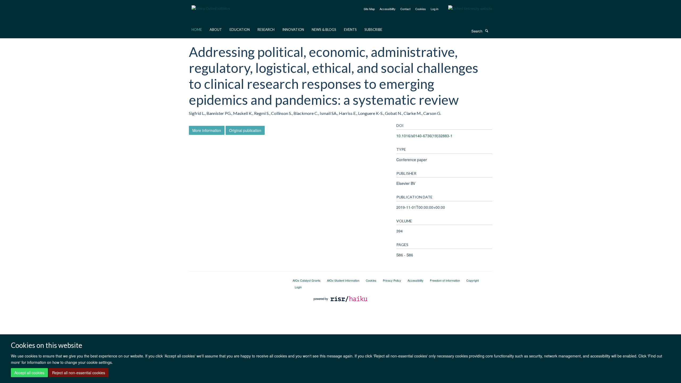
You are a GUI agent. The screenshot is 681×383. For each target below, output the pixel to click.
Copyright (472, 280)
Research (266, 29)
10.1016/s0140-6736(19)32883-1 (424, 135)
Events (350, 29)
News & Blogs (324, 29)
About (216, 29)
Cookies (420, 9)
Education (240, 29)
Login (298, 287)
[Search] (486, 31)
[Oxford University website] (466, 8)
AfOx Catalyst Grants (307, 280)
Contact (405, 9)
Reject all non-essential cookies (78, 372)
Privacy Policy (392, 280)
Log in (434, 9)
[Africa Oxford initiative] (211, 5)
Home (197, 29)
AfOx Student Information (343, 280)
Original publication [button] (245, 130)
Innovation (293, 29)
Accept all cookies (29, 372)
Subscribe (373, 29)
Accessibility (388, 9)
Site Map (369, 9)
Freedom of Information (445, 280)
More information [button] (206, 130)
